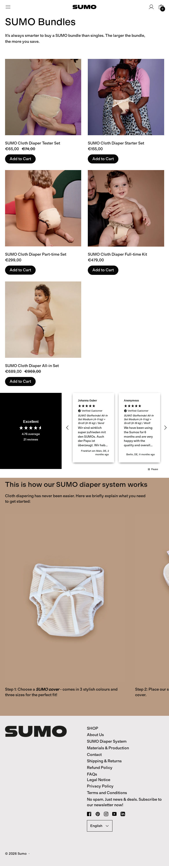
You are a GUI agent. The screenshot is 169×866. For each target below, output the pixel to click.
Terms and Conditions (107, 792)
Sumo (22, 854)
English (96, 826)
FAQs (92, 774)
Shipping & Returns (104, 761)
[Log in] (151, 7)
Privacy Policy (100, 786)
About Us (95, 734)
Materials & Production (108, 748)
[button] (67, 427)
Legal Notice (98, 779)
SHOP (92, 728)
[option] (65, 611)
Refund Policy (99, 767)
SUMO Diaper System (107, 741)
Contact (94, 754)
